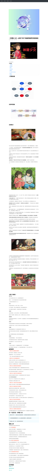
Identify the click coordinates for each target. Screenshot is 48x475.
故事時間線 (11, 66)
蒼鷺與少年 (11, 466)
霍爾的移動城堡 (11, 468)
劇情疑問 (11, 70)
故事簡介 (11, 67)
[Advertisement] (19, 4)
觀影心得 (11, 73)
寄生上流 (10, 470)
